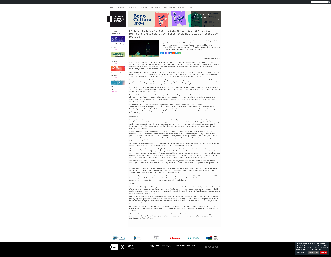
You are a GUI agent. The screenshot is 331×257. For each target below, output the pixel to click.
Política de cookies (175, 246)
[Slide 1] (167, 25)
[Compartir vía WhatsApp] (179, 53)
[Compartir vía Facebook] (164, 53)
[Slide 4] (176, 25)
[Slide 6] (182, 25)
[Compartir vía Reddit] (173, 53)
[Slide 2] (170, 25)
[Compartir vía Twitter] (161, 53)
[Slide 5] (179, 25)
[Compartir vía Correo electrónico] (167, 53)
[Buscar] (329, 2)
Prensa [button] (180, 7)
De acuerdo (323, 252)
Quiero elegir (300, 252)
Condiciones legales (165, 246)
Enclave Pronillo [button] (156, 7)
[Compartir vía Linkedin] (170, 53)
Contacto (189, 7)
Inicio (112, 7)
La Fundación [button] (120, 7)
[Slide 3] (173, 25)
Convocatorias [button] (142, 7)
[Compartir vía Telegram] (176, 53)
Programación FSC (170, 7)
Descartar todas (313, 252)
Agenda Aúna (132, 7)
